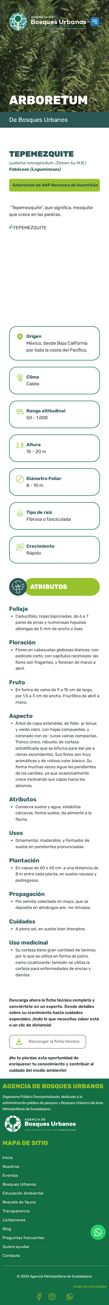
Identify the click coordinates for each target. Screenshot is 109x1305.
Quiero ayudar (16, 1246)
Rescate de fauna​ (19, 1202)
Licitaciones (14, 1219)
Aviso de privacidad (89, 1286)
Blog (7, 1228)
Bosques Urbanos (19, 1184)
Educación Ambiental (23, 1193)
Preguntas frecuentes (23, 1237)
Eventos (10, 1175)
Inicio (8, 1157)
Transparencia (16, 1211)
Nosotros (11, 1166)
